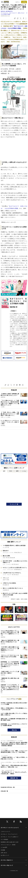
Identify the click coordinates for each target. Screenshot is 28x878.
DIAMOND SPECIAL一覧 (8, 787)
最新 (4, 471)
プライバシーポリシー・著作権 (8, 844)
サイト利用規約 (4, 839)
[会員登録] (24, 2)
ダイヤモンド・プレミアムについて (9, 834)
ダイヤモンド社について (7, 865)
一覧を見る (14, 730)
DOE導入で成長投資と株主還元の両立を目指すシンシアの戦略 (14, 703)
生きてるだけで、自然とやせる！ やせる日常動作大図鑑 (14, 13)
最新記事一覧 (14, 778)
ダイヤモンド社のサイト (7, 860)
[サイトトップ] (6, 2)
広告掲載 (3, 850)
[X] (7, 822)
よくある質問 (4, 847)
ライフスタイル (4, 13)
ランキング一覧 (14, 504)
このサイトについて (5, 831)
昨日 (10, 471)
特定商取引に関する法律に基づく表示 (9, 842)
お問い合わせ (4, 852)
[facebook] (14, 822)
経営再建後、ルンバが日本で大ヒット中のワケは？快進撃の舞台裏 (14, 724)
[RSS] (21, 822)
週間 (17, 471)
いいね (24, 471)
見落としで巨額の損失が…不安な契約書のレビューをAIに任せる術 (14, 708)
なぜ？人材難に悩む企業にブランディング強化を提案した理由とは (14, 714)
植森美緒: (7, 11)
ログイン (18, 1)
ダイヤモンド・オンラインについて (10, 827)
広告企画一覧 (4, 791)
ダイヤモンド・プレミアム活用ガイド (9, 836)
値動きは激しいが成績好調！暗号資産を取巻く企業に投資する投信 (14, 719)
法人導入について (5, 855)
